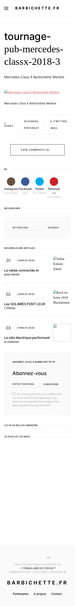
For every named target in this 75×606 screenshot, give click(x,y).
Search (53, 227)
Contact (56, 594)
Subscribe (51, 384)
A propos (40, 594)
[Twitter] (37, 557)
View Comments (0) (35, 149)
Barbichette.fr (37, 8)
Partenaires (21, 594)
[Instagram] (25, 557)
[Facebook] (31, 557)
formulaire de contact (39, 568)
